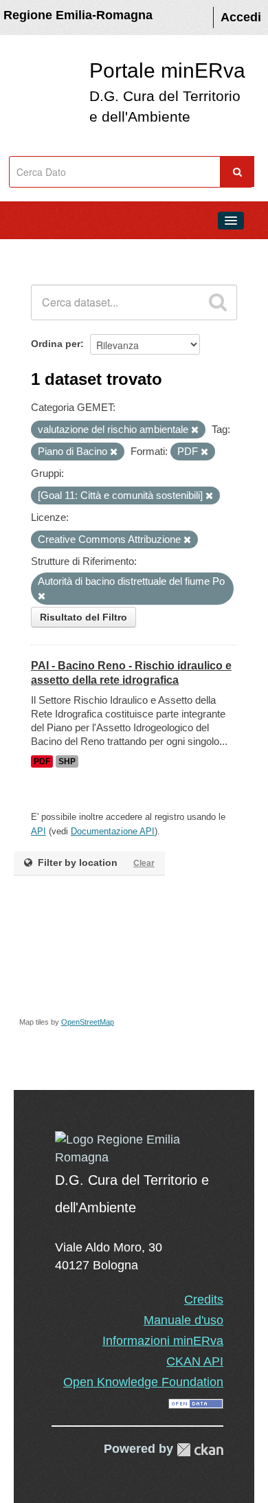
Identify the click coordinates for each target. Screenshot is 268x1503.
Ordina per (55, 343)
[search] (218, 302)
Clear (144, 863)
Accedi (241, 17)
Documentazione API (113, 831)
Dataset (38, 251)
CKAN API (194, 1361)
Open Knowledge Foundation (143, 1382)
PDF (42, 761)
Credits (203, 1299)
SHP (67, 761)
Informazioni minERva (162, 1341)
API (38, 831)
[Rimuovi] (195, 430)
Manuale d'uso (183, 1320)
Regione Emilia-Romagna (78, 15)
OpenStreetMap (87, 1022)
